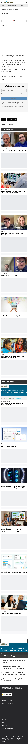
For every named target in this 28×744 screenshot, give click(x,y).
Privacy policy (5, 706)
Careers (3, 716)
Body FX (3, 25)
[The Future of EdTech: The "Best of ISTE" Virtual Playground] (14, 650)
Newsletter (24, 20)
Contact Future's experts (7, 703)
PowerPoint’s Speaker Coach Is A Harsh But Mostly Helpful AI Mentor (14, 667)
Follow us (16, 20)
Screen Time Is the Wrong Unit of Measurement (13, 679)
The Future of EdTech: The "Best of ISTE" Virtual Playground (14, 655)
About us (4, 722)
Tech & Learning (7, 16)
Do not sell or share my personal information (12, 731)
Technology (4, 9)
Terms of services (18, 102)
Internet (16, 9)
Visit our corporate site (12, 690)
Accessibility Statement (7, 728)
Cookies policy (5, 710)
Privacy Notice (20, 103)
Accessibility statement (7, 713)
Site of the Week (11, 119)
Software (10, 9)
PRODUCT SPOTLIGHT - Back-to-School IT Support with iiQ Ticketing (14, 673)
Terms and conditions (7, 700)
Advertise (4, 719)
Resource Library (12, 5)
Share (5, 20)
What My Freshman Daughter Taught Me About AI (14, 661)
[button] (2, 2)
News (3, 119)
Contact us (4, 725)
